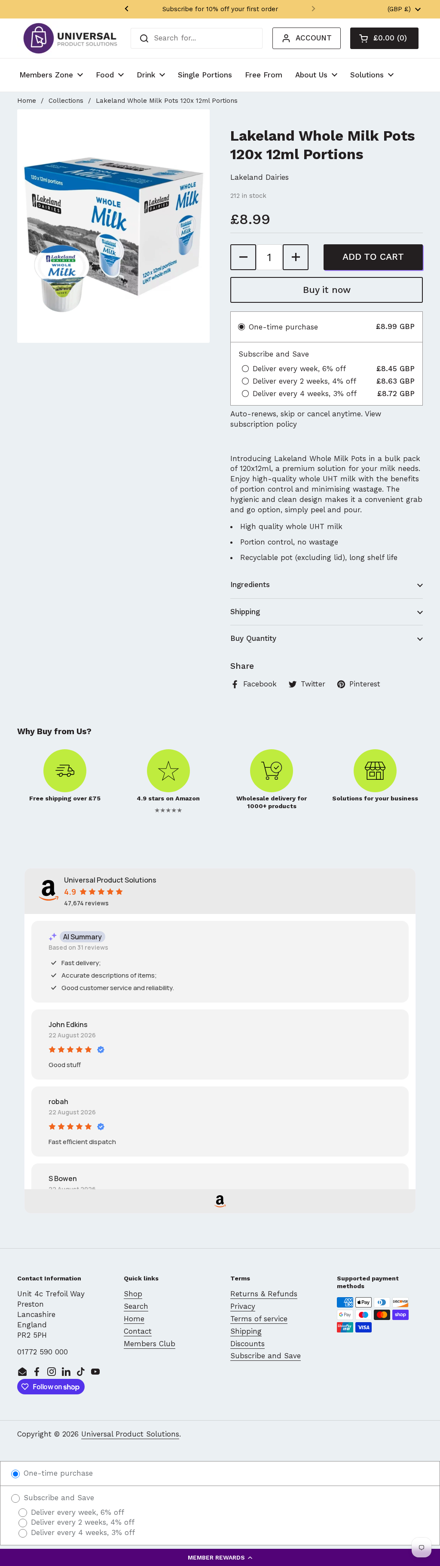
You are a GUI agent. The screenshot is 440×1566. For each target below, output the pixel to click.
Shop (133, 1293)
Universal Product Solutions (130, 1434)
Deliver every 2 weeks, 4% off (81, 1522)
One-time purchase (57, 1473)
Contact (138, 1331)
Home (26, 101)
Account (314, 38)
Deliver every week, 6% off (76, 1512)
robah (58, 1101)
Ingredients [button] (250, 584)
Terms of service (258, 1318)
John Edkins (68, 1024)
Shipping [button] (245, 611)
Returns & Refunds (263, 1293)
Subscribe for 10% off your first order (220, 9)
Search (136, 1306)
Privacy (242, 1306)
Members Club (149, 1343)
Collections (66, 101)
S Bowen (63, 1178)
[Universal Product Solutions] (70, 38)
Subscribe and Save (265, 1355)
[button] (220, 1557)
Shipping (246, 1331)
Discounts (247, 1343)
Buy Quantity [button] (253, 638)
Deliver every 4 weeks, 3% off (81, 1532)
